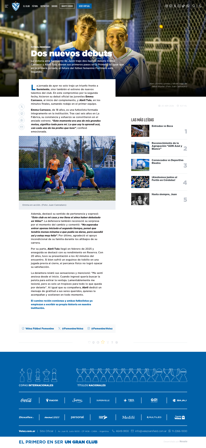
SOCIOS (54, 6)
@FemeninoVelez (72, 328)
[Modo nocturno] (200, 6)
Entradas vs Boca (162, 126)
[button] (21, 107)
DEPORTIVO (44, 6)
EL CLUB (26, 6)
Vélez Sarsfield (16, 6)
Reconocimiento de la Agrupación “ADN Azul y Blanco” (167, 146)
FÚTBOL (35, 6)
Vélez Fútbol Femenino (39, 328)
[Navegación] (7, 6)
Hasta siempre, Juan (164, 194)
